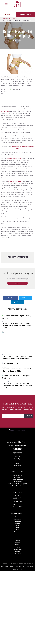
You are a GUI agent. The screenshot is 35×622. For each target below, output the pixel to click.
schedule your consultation (15, 158)
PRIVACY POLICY (24, 567)
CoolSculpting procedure (15, 181)
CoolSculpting (5, 111)
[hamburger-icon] (6, 4)
